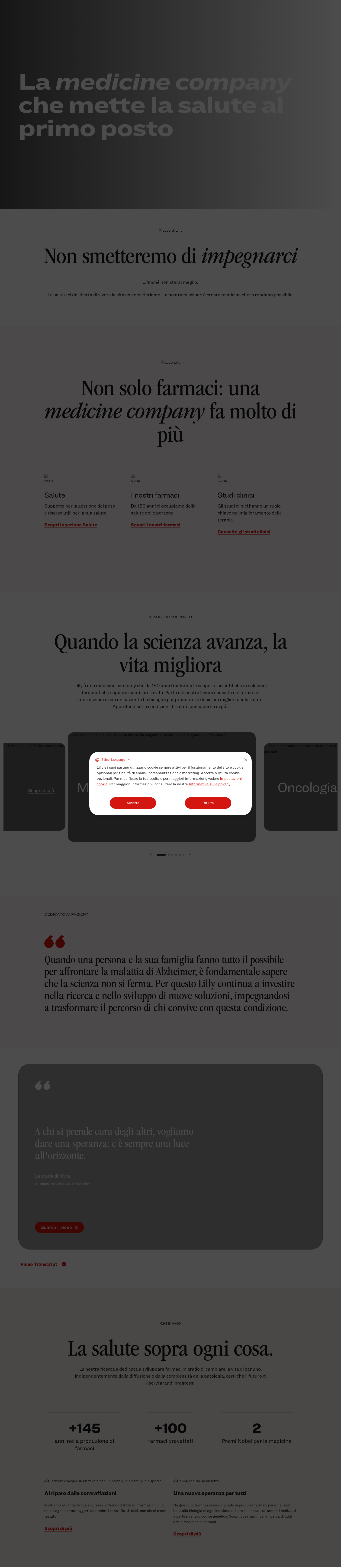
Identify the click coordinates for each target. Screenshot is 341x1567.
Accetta (132, 803)
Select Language (113, 759)
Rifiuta (208, 803)
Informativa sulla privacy (209, 784)
